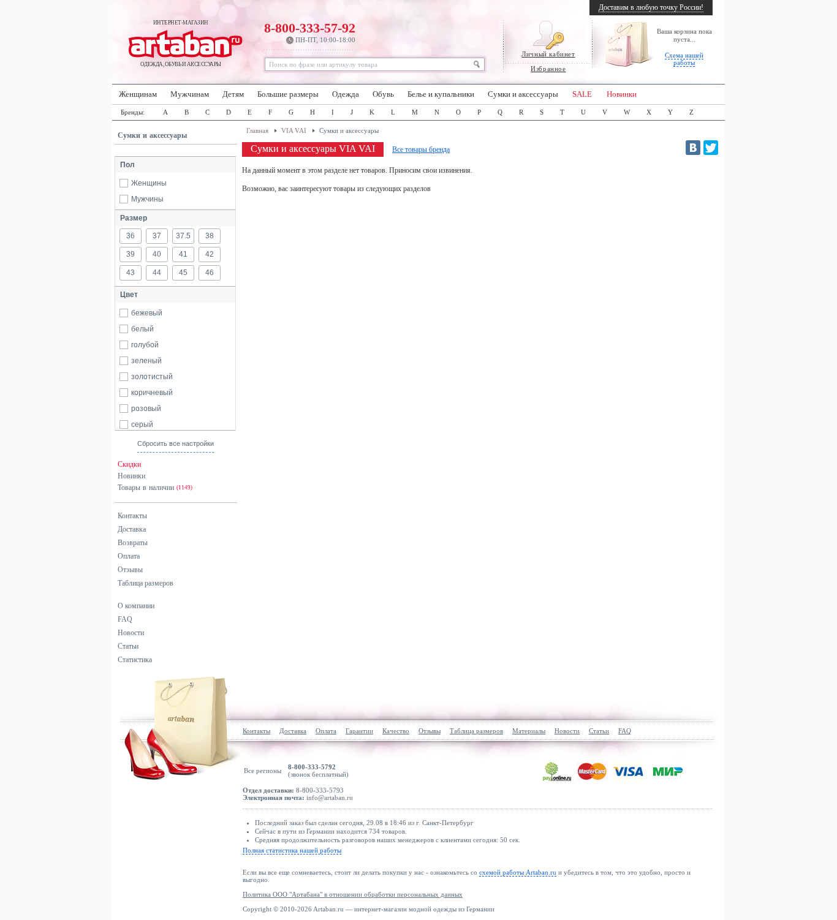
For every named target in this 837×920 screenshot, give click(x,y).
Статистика (135, 659)
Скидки (129, 464)
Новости (131, 632)
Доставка (132, 529)
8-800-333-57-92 (309, 31)
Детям (233, 94)
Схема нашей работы (684, 58)
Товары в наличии (155, 487)
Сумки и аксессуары (523, 94)
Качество (395, 730)
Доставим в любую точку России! (651, 7)
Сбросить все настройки (175, 443)
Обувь (383, 94)
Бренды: (133, 112)
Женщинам (138, 94)
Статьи (128, 646)
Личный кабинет (548, 54)
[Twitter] (710, 147)
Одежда (345, 94)
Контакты (132, 515)
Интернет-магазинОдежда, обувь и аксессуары (180, 43)
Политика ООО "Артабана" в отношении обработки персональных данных (353, 894)
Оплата (129, 556)
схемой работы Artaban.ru (517, 872)
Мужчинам (189, 94)
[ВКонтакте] (693, 147)
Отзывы (130, 569)
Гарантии (359, 730)
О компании (136, 605)
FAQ (125, 619)
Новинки (622, 94)
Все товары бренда (421, 149)
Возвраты (133, 542)
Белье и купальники (440, 94)
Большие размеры (288, 94)
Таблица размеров (145, 583)
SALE (582, 94)
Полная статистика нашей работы (292, 850)
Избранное (548, 68)
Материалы (528, 730)
